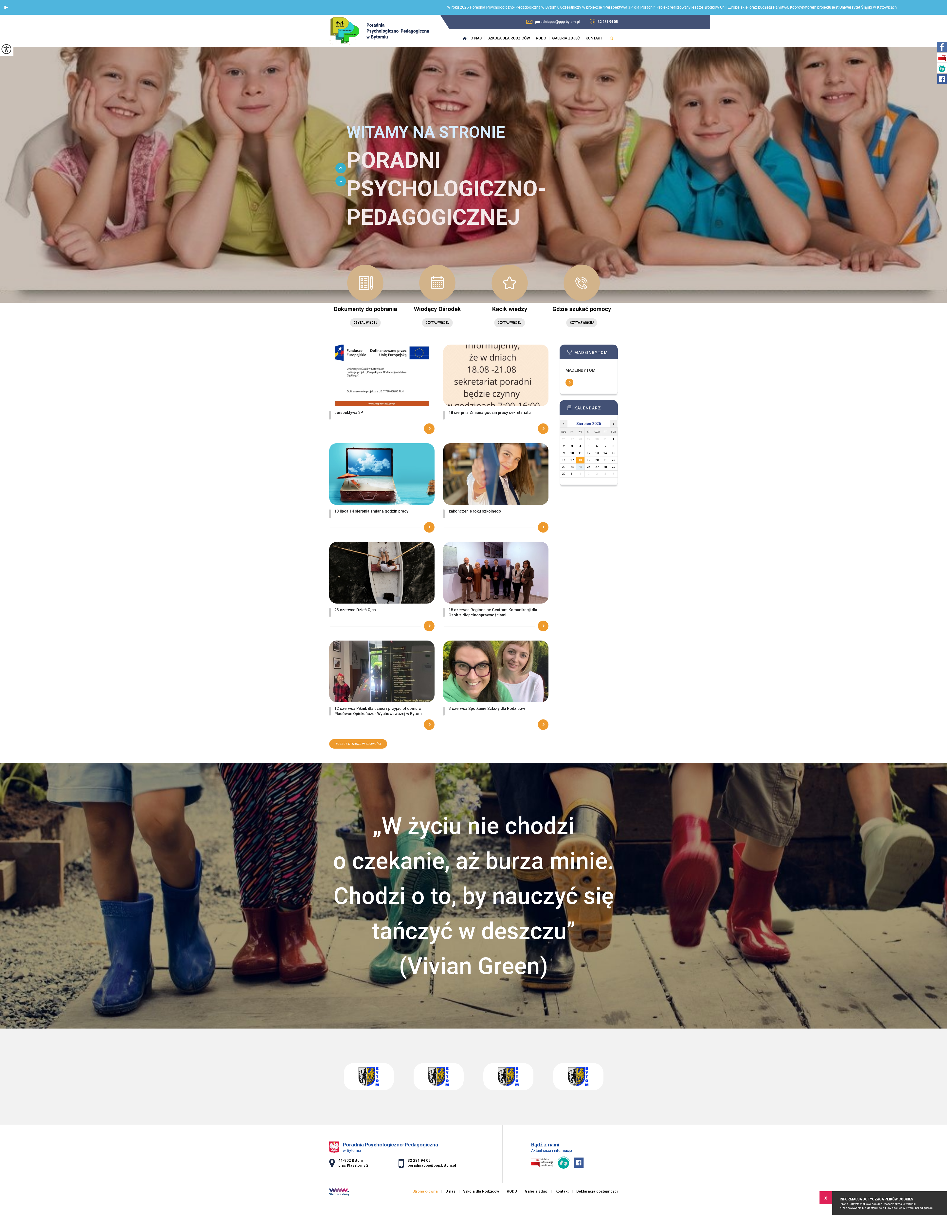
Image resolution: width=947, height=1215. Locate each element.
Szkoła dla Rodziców (509, 38)
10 (572, 453)
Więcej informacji (569, 383)
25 (580, 467)
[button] (6, 7)
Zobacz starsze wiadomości (358, 744)
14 (605, 453)
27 (597, 467)
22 (613, 460)
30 (563, 474)
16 (563, 460)
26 (588, 467)
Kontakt (594, 38)
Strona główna (465, 38)
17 (572, 460)
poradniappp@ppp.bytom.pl (557, 22)
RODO (541, 38)
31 (572, 474)
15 (613, 453)
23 (563, 467)
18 (580, 460)
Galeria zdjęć (566, 38)
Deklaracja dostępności (597, 1191)
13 (597, 453)
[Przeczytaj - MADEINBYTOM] (596, 353)
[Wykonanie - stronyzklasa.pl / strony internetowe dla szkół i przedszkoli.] (339, 1192)
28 (605, 467)
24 (572, 467)
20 (597, 460)
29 (613, 467)
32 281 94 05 (608, 22)
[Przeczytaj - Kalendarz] (596, 409)
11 (580, 453)
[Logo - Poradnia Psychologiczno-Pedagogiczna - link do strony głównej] (379, 31)
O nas (476, 38)
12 (588, 453)
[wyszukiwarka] (611, 38)
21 (605, 460)
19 (588, 460)
